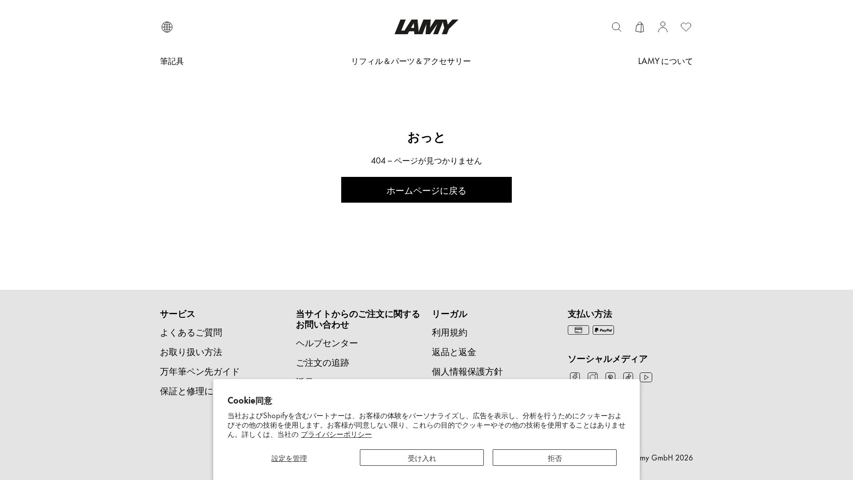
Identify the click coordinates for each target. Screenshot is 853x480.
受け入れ (422, 457)
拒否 (555, 457)
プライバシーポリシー (336, 433)
